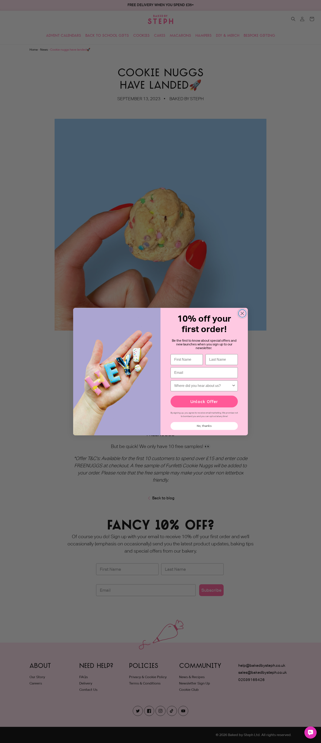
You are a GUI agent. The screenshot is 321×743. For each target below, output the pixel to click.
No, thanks (204, 426)
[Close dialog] (242, 313)
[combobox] (202, 386)
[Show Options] (233, 386)
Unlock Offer (204, 401)
